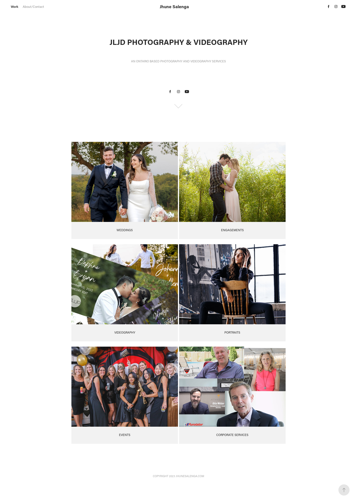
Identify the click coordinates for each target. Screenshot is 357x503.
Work (14, 6)
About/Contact (33, 6)
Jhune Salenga (174, 6)
